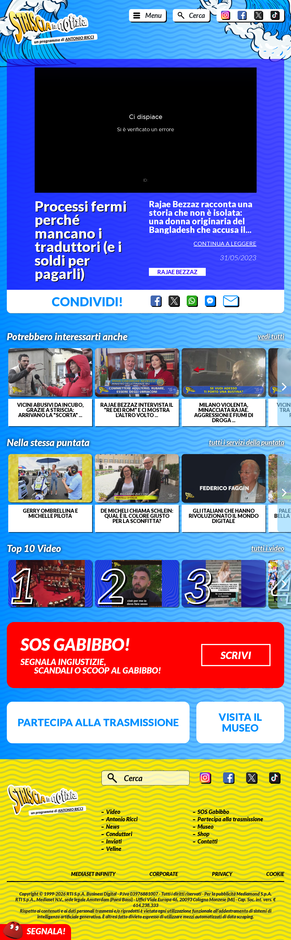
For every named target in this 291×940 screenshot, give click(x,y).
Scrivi (236, 655)
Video (113, 811)
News (112, 826)
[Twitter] (258, 15)
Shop (203, 833)
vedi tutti (271, 336)
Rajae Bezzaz (177, 271)
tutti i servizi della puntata (246, 442)
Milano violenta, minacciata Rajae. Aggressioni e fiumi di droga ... (223, 412)
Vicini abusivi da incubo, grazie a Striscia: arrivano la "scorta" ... (50, 410)
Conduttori (119, 833)
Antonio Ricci (122, 819)
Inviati (114, 841)
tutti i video (267, 548)
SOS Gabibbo (213, 811)
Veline (113, 848)
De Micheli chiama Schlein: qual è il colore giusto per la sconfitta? (137, 516)
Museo (205, 826)
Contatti (207, 841)
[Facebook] (242, 15)
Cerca (197, 15)
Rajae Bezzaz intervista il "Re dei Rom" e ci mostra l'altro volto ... (136, 410)
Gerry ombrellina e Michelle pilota (50, 513)
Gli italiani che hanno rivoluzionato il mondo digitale (224, 516)
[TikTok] (275, 15)
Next (284, 387)
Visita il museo (240, 722)
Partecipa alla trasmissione (98, 722)
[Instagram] (225, 15)
